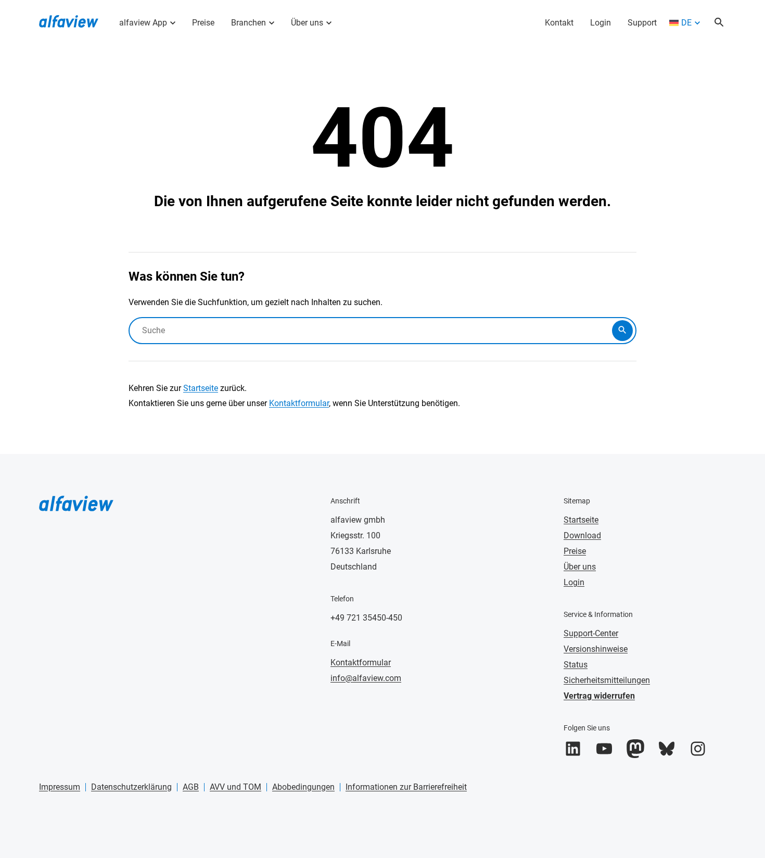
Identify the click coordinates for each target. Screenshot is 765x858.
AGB (191, 787)
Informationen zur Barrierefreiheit (406, 787)
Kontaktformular (299, 403)
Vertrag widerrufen (599, 696)
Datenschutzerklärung (131, 787)
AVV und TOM (235, 787)
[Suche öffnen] (719, 23)
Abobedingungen (303, 787)
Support (642, 23)
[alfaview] (68, 20)
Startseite (200, 388)
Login (600, 23)
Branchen (248, 23)
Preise (203, 23)
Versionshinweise (596, 649)
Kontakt (559, 23)
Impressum (59, 787)
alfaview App (143, 23)
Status (576, 665)
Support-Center (591, 633)
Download (582, 535)
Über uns (307, 23)
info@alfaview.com (365, 678)
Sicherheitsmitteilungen (607, 680)
